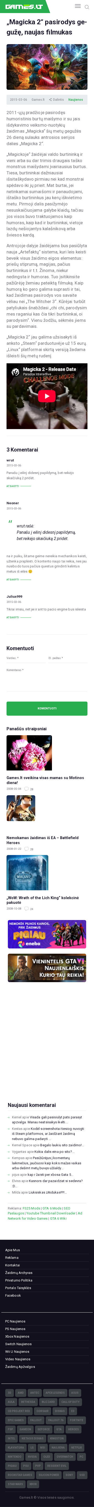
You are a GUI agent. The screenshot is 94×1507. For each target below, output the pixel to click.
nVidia (32, 1456)
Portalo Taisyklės (18, 1288)
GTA (59, 1429)
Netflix (76, 1447)
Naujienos (75, 100)
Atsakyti (13, 486)
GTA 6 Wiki (58, 1218)
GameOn (25, 1429)
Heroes (73, 1429)
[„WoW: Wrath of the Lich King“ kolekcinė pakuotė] (47, 872)
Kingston (57, 1438)
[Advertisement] (47, 1050)
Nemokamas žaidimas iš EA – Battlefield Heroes (43, 840)
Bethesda (28, 1402)
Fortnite (76, 1420)
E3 (72, 1411)
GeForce (44, 1429)
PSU (26, 1465)
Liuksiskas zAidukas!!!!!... (48, 1192)
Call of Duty (70, 1402)
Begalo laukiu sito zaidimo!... (62, 1145)
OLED (46, 1456)
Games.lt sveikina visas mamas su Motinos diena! (45, 780)
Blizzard (48, 1402)
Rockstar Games (20, 1475)
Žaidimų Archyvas (19, 1273)
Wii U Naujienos (17, 1352)
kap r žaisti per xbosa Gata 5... (50, 1175)
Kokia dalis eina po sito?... (54, 1152)
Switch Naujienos (18, 1344)
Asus (75, 1392)
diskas (60, 1411)
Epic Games (16, 1420)
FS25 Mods (31, 1208)
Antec (34, 1392)
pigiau (12, 1465)
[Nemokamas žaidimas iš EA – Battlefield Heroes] (47, 812)
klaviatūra (16, 1447)
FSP (10, 1429)
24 (31, 909)
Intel (11, 1438)
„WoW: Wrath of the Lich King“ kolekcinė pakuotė (43, 900)
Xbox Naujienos (17, 1336)
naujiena (58, 1447)
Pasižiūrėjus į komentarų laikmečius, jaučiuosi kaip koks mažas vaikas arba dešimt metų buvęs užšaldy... (46, 1163)
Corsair (43, 1411)
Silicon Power (49, 1475)
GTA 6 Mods (52, 1208)
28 (31, 789)
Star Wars (15, 1484)
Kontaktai (12, 1265)
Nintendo (14, 1456)
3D (9, 1392)
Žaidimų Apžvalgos (20, 1367)
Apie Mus (12, 1250)
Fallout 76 (55, 1420)
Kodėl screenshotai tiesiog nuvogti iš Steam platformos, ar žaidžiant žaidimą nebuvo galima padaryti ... (48, 1134)
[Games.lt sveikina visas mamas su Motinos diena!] (47, 752)
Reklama (12, 1258)
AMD (21, 1392)
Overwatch (65, 1456)
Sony (69, 1475)
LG (32, 1447)
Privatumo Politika (18, 1280)
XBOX (33, 1484)
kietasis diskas (33, 1438)
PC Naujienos (15, 1321)
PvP (38, 1465)
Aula (11, 1402)
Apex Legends (55, 1392)
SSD (82, 1475)
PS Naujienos (15, 1329)
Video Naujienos (18, 1359)
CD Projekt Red (19, 1411)
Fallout (36, 1420)
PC (81, 1456)
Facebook (13, 1295)
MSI (42, 1447)
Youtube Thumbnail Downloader (50, 1213)
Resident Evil (56, 1465)
